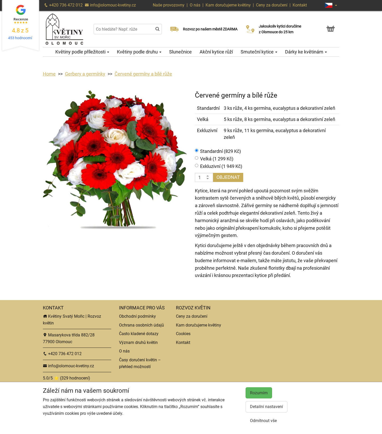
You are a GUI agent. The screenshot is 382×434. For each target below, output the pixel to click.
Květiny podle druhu (138, 52)
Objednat (228, 177)
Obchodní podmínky (137, 316)
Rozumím (259, 392)
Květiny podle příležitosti (81, 52)
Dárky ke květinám (304, 52)
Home (49, 74)
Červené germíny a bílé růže (143, 74)
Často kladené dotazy (139, 333)
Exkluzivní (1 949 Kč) (221, 166)
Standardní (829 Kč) (220, 151)
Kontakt (300, 5)
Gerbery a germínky (85, 74)
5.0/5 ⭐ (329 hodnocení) (66, 378)
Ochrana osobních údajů (141, 325)
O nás (195, 5)
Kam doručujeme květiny (228, 5)
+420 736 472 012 (65, 5)
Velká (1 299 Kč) (216, 158)
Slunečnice (180, 52)
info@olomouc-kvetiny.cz (112, 5)
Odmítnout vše (263, 420)
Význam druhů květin (138, 342)
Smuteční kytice (258, 52)
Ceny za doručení (271, 5)
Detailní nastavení (266, 406)
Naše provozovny (169, 5)
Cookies (183, 333)
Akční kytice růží (216, 52)
